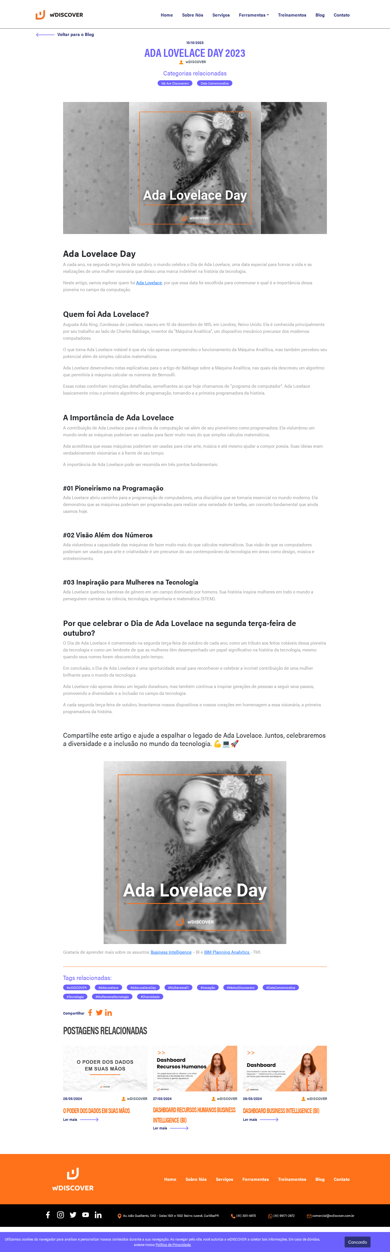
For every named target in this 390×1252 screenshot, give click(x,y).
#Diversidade (150, 996)
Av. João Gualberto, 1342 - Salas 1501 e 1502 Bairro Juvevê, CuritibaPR (171, 1215)
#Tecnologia (75, 996)
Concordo (357, 1242)
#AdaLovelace (108, 987)
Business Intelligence (171, 952)
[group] (105, 1086)
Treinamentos (292, 14)
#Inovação (208, 987)
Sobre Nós (192, 14)
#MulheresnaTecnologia (112, 996)
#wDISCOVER (77, 987)
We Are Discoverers (175, 83)
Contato (342, 14)
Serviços (221, 14)
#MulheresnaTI (178, 987)
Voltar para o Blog (75, 34)
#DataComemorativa (280, 987)
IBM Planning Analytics (227, 952)
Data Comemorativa (215, 83)
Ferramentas (252, 14)
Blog (320, 14)
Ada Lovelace (149, 282)
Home (167, 14)
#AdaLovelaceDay (143, 987)
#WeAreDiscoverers (240, 987)
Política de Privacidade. (173, 1244)
